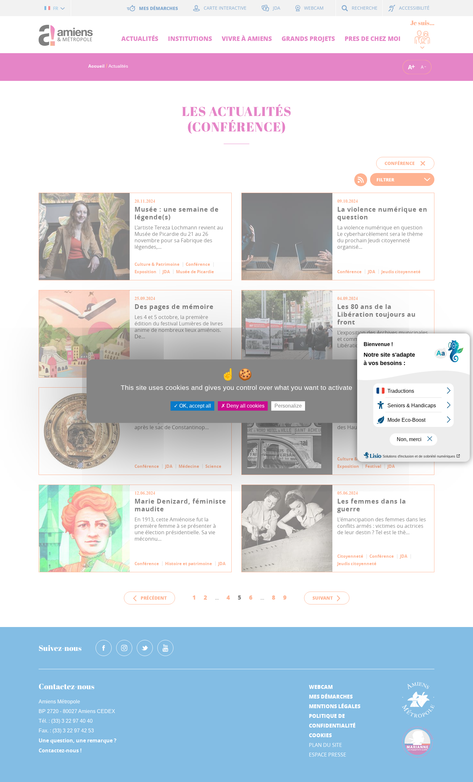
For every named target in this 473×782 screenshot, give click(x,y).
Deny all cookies (244, 406)
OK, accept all (194, 406)
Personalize (288, 406)
